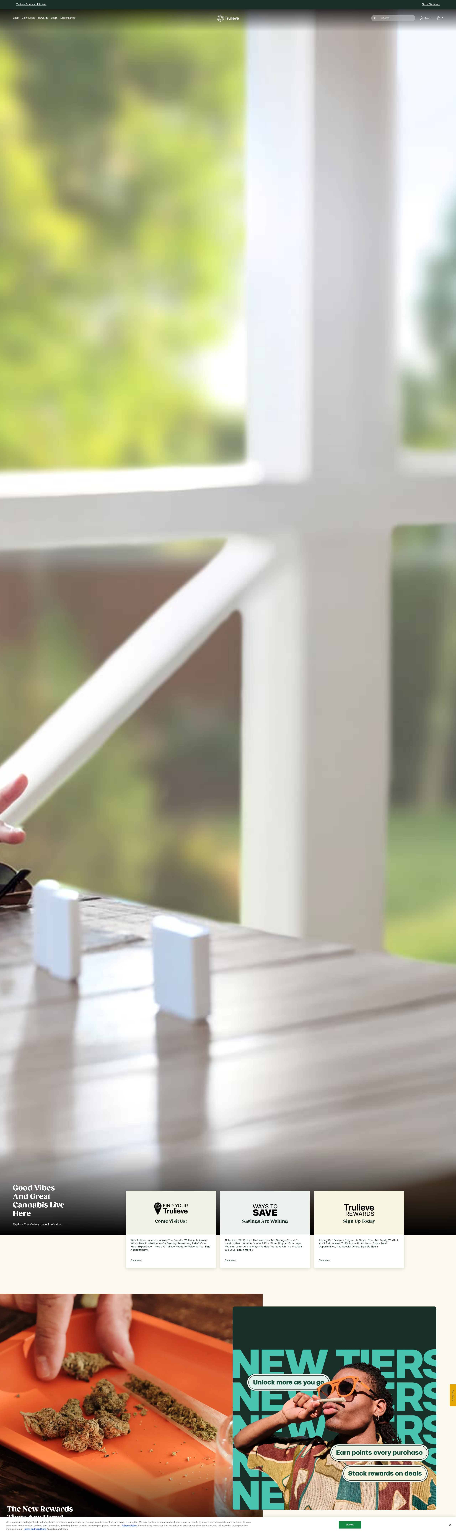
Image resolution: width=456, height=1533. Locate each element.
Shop (16, 18)
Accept (350, 1525)
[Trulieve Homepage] (228, 18)
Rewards (43, 18)
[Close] (450, 1525)
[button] (393, 18)
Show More (136, 1260)
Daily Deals (28, 18)
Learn (54, 18)
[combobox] (393, 18)
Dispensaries (67, 18)
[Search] (375, 18)
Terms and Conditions (35, 1529)
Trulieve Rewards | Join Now (31, 4)
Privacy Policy (129, 1526)
